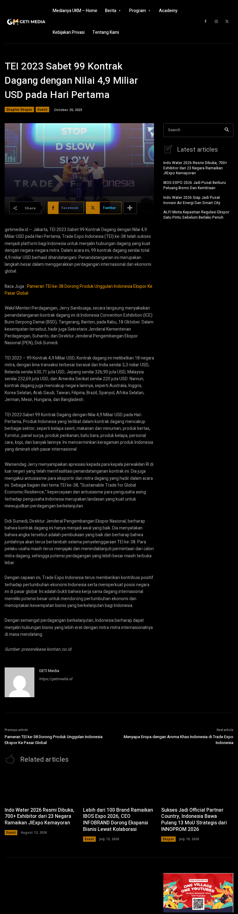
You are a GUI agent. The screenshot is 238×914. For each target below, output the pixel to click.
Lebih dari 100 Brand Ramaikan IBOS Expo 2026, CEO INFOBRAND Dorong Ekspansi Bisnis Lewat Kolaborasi (118, 819)
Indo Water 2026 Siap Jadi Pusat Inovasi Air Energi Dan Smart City (191, 200)
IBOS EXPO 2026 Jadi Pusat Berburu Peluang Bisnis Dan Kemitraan (194, 185)
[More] (130, 208)
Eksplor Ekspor (19, 109)
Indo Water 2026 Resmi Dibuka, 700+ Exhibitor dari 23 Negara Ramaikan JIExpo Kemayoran (195, 168)
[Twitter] (227, 21)
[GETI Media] (19, 682)
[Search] (226, 130)
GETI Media (49, 671)
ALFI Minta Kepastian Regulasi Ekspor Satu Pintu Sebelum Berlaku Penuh (196, 214)
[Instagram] (216, 21)
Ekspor (168, 839)
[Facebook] (205, 21)
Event (42, 109)
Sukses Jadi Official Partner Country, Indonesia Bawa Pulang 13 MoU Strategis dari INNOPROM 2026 (194, 819)
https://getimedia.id (55, 679)
